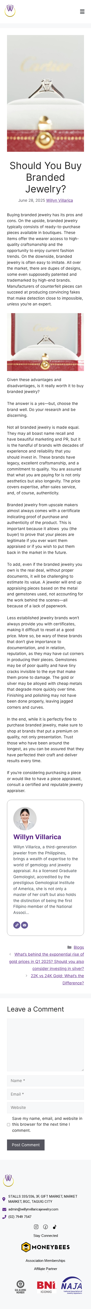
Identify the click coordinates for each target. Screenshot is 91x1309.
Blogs (79, 947)
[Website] (16, 925)
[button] (82, 11)
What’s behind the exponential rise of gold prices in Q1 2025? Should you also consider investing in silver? (46, 961)
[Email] (24, 925)
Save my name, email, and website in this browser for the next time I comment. (47, 1124)
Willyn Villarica (59, 200)
